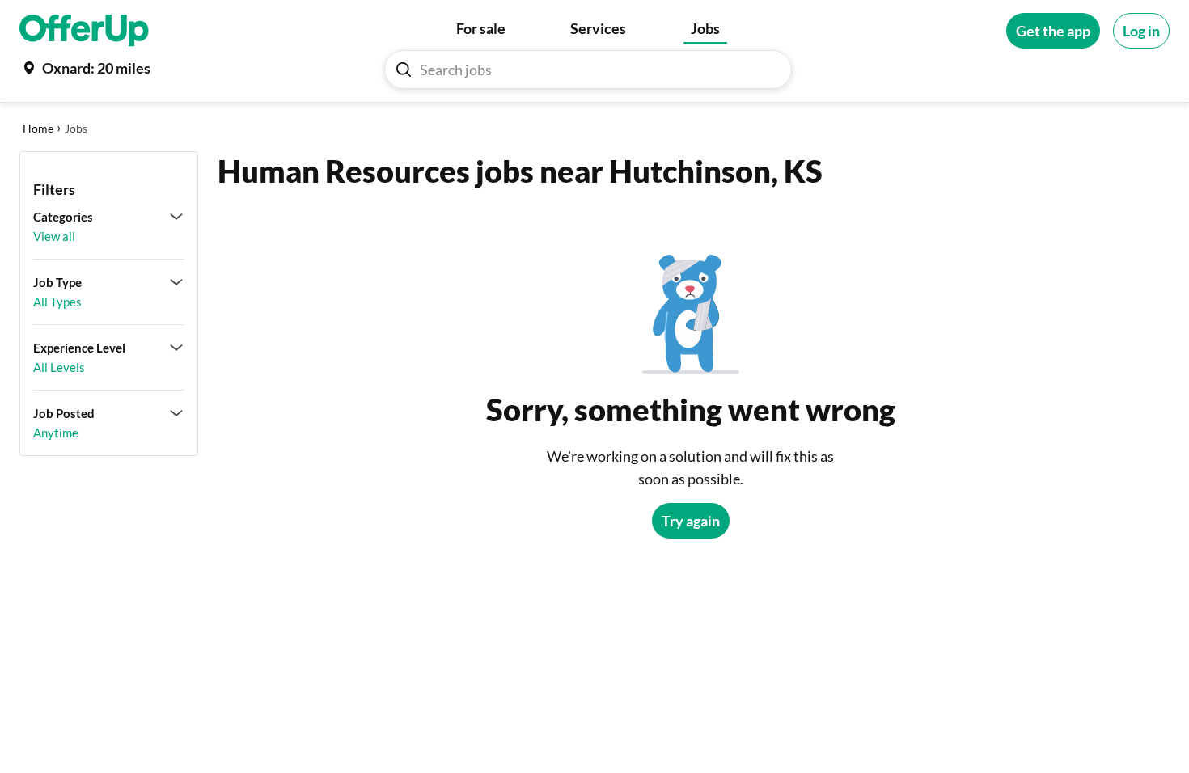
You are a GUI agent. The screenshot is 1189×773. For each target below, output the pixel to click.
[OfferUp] (84, 31)
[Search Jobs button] (404, 69)
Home (38, 128)
